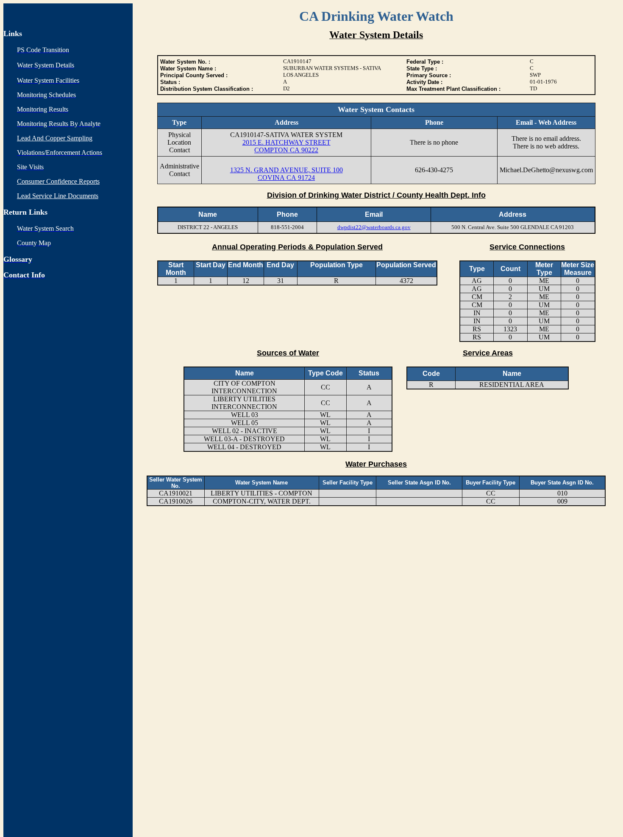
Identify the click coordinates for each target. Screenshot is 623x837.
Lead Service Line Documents (57, 195)
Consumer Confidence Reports (58, 181)
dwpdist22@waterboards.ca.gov (374, 227)
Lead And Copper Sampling (54, 138)
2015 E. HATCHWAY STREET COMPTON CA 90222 (286, 146)
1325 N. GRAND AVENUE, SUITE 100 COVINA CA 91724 (286, 173)
